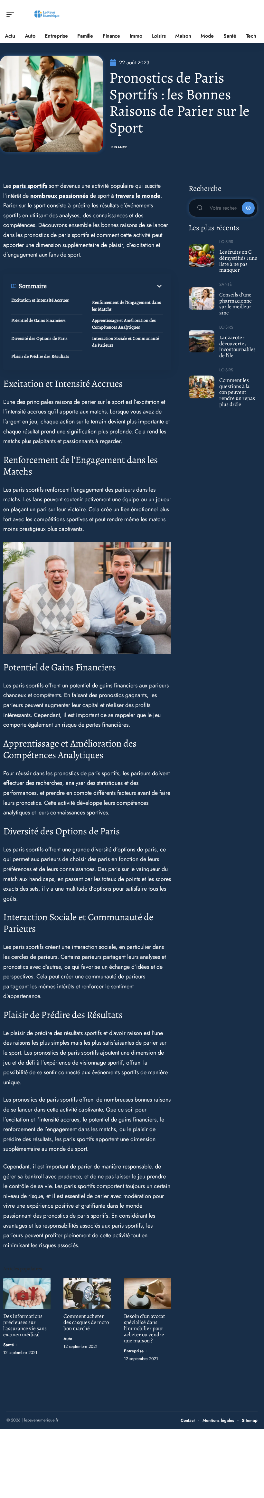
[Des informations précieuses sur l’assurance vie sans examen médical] (27, 1293)
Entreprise (134, 1351)
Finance (119, 147)
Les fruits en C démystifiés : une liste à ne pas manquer (238, 261)
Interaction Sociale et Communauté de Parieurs (125, 341)
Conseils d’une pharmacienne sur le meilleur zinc (235, 303)
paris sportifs (30, 186)
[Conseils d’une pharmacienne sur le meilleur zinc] (201, 298)
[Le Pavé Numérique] (46, 14)
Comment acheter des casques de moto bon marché (86, 1322)
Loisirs (226, 242)
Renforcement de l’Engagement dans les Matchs (126, 305)
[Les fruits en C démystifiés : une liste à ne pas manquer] (201, 255)
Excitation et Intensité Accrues (40, 300)
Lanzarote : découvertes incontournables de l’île (237, 346)
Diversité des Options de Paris (39, 338)
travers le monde (138, 196)
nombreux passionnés (59, 196)
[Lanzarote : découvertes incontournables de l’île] (201, 341)
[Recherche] (253, 15)
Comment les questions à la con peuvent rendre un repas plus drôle (237, 392)
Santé (8, 1345)
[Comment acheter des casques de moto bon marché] (87, 1293)
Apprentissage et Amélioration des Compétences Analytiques (124, 323)
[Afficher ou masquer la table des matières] (105, 286)
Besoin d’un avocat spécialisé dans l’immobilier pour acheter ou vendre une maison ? (144, 1328)
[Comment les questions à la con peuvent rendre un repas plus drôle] (201, 387)
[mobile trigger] (11, 14)
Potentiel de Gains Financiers (38, 320)
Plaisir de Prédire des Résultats (40, 356)
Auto (67, 1339)
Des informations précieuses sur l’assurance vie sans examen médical (25, 1325)
